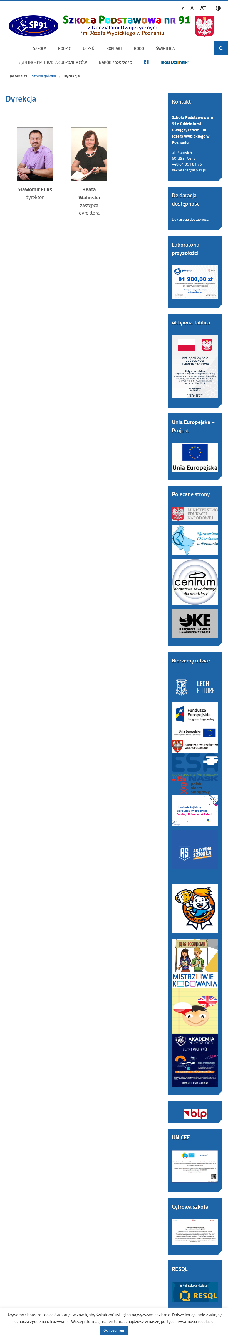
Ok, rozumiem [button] (114, 1330)
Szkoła (39, 48)
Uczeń (89, 48)
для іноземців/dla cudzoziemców (53, 62)
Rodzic (64, 48)
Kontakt (114, 48)
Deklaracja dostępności (190, 219)
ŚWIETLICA (165, 48)
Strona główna (44, 75)
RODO (139, 48)
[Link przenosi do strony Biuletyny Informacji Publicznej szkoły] (195, 1110)
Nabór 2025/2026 (115, 62)
